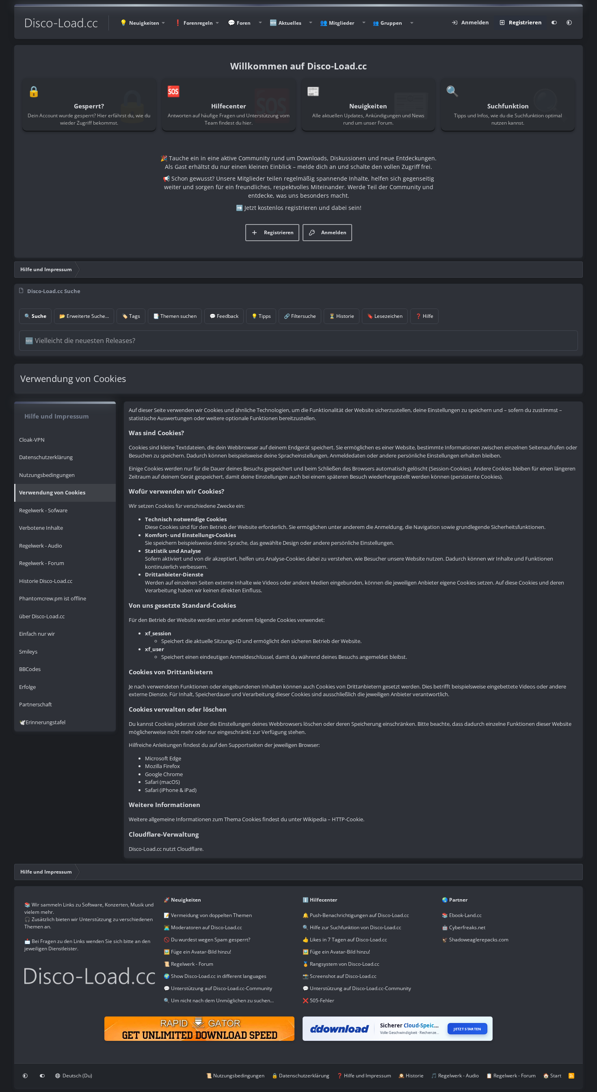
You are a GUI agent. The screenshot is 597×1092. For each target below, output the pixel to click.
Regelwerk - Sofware (43, 510)
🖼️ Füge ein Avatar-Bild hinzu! (197, 951)
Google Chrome (164, 774)
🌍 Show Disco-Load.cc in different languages (215, 976)
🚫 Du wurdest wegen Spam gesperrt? (207, 939)
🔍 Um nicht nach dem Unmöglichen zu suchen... (219, 1000)
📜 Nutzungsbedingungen (235, 1075)
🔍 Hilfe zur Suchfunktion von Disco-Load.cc (352, 927)
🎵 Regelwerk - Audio (455, 1075)
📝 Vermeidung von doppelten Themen (208, 915)
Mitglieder (341, 22)
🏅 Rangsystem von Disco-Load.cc (341, 963)
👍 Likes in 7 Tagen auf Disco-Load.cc (345, 939)
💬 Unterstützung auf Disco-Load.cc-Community (218, 988)
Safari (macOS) (162, 782)
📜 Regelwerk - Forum (188, 963)
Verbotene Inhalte (41, 527)
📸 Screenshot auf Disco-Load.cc (339, 976)
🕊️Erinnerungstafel (42, 722)
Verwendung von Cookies (52, 492)
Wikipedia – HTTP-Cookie (333, 819)
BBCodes (30, 669)
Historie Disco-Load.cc (45, 581)
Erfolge (27, 687)
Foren (244, 22)
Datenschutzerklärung (46, 457)
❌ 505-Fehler (318, 1000)
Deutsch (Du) (76, 1075)
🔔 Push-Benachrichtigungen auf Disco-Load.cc (356, 915)
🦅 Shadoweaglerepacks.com (475, 939)
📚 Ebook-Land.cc (462, 915)
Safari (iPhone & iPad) (171, 790)
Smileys (28, 651)
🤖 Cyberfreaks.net (463, 927)
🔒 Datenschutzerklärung (300, 1075)
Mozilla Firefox (162, 766)
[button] (142, 22)
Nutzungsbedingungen (47, 475)
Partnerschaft (35, 704)
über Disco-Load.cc (42, 616)
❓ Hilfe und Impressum (364, 1075)
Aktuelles (290, 22)
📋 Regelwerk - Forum (511, 1075)
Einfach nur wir (37, 633)
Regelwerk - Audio (40, 545)
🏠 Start (552, 1075)
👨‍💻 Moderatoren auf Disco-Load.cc (203, 927)
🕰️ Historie (411, 1075)
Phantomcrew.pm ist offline (52, 598)
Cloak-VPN (32, 439)
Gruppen (391, 22)
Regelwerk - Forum (41, 563)
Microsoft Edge (163, 758)
